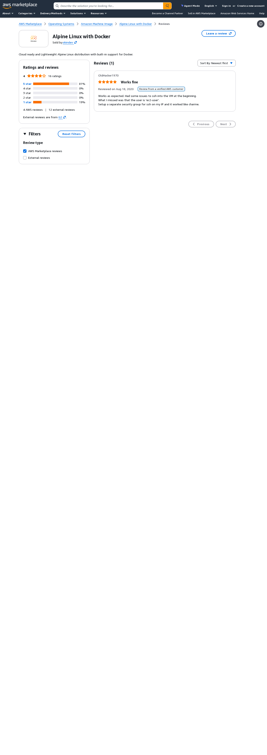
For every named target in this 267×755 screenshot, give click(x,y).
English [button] (209, 5)
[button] (27, 83)
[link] (164, 24)
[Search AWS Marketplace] (167, 6)
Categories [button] (25, 13)
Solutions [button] (76, 13)
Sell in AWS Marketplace (201, 13)
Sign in (226, 5)
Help (261, 13)
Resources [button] (97, 13)
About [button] (6, 13)
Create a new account (250, 5)
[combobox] (108, 6)
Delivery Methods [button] (51, 13)
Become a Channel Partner (167, 13)
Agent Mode (192, 5)
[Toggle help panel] (260, 24)
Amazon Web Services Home (237, 13)
